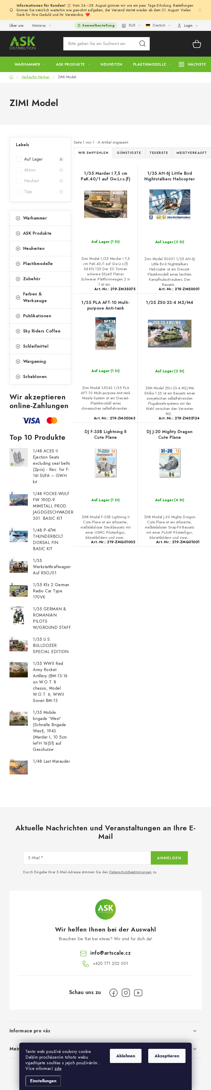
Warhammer (35, 218)
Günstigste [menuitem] (129, 153)
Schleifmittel (36, 346)
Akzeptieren (167, 1056)
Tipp (43, 192)
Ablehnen (125, 1056)
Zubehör (32, 279)
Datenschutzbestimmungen (130, 872)
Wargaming (34, 361)
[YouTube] (138, 993)
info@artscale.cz (110, 953)
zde (58, 1068)
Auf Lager (43, 159)
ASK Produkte (37, 233)
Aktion (43, 170)
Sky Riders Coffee (42, 331)
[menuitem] (30, 64)
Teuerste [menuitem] (159, 153)
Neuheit (43, 181)
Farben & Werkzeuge (35, 297)
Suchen (142, 43)
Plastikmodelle (38, 264)
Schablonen (35, 377)
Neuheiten (34, 248)
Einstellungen (43, 1081)
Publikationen (37, 316)
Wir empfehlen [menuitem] (93, 153)
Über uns (17, 25)
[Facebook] (113, 993)
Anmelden (169, 857)
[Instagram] (126, 993)
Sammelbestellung (98, 25)
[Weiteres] (192, 64)
